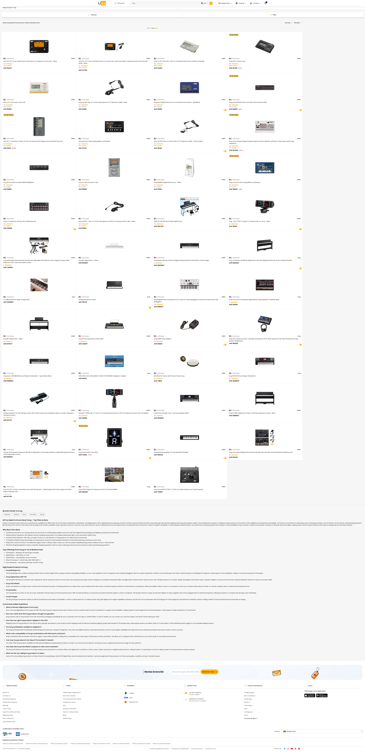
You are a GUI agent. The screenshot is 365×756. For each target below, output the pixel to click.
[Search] (211, 3)
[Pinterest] (299, 749)
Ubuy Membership (9, 722)
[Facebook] (284, 749)
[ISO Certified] (21, 734)
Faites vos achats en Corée (101, 743)
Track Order (7, 709)
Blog (64, 715)
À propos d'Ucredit (69, 709)
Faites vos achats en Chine (121, 743)
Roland (16, 514)
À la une (296, 23)
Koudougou (248, 699)
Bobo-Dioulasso (249, 696)
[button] (225, 3)
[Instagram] (288, 749)
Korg (299, 257)
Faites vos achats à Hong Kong (80, 743)
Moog (42, 514)
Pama (246, 715)
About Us (6, 692)
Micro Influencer (8, 718)
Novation (33, 514)
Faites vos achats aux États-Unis (13, 743)
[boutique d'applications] (310, 696)
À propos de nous (196, 749)
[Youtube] (292, 749)
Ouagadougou (249, 692)
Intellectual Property (10, 702)
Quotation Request (9, 699)
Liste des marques (69, 696)
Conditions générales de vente (159, 749)
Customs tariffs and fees (11, 712)
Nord (24, 514)
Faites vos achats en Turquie (141, 743)
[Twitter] (295, 749)
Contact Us (7, 696)
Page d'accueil (7, 7)
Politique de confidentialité (179, 749)
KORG (73, 58)
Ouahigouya (248, 712)
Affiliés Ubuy (67, 718)
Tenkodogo (248, 705)
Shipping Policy (8, 715)
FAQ (64, 705)
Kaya (246, 709)
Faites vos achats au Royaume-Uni (37, 743)
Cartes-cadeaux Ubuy (70, 712)
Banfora (247, 702)
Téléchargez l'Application (72, 692)
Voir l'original (151, 28)
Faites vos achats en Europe (161, 743)
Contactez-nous (210, 749)
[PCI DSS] (7, 734)
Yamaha (7, 514)
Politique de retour (69, 702)
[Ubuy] (102, 3)
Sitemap (5, 705)
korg (299, 297)
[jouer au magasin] (322, 696)
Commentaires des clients (72, 699)
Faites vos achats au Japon (59, 743)
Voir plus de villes (250, 718)
